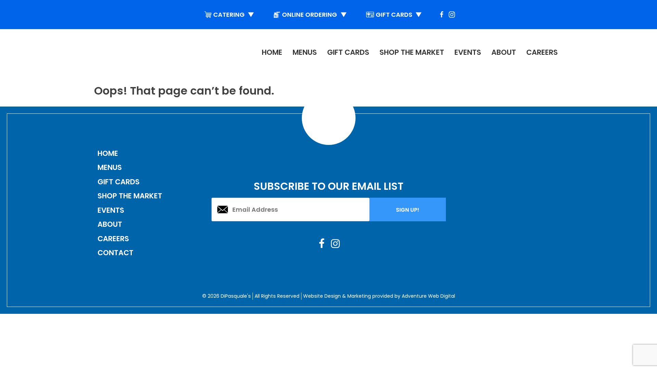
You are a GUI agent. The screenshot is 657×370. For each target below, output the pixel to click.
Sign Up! (407, 210)
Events (467, 52)
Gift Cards (399, 14)
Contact (115, 253)
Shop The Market (130, 196)
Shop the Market (411, 52)
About (503, 52)
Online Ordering (314, 14)
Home (272, 52)
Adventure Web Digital (428, 296)
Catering (234, 14)
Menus (305, 52)
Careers (542, 52)
